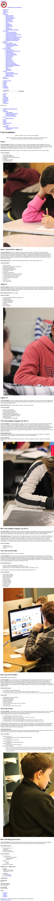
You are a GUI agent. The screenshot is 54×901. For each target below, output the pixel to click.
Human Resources (9, 21)
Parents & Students (7, 48)
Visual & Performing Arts (11, 115)
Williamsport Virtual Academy (12, 40)
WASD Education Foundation (12, 29)
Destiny (7, 125)
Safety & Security (9, 61)
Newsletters (8, 23)
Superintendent (9, 25)
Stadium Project (9, 74)
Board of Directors (10, 15)
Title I (7, 67)
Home (4, 13)
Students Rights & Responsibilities (13, 65)
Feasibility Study (9, 19)
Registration (5, 100)
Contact (4, 77)
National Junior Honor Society (12, 127)
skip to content (4, 1)
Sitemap (5, 102)
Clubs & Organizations (10, 53)
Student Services (9, 26)
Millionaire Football (10, 76)
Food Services (9, 57)
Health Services (9, 58)
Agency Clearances (10, 50)
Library (4, 124)
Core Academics (9, 112)
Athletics (5, 71)
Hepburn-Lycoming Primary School (13, 34)
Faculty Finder (9, 20)
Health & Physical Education (12, 113)
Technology (8, 47)
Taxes (4, 94)
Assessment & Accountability (12, 45)
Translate (5, 10)
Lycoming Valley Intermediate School (13, 36)
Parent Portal (8, 59)
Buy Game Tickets (10, 72)
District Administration (10, 17)
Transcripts (8, 68)
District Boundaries (10, 55)
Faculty (4, 120)
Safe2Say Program (10, 60)
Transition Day (9, 129)
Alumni (4, 96)
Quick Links (5, 12)
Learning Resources (7, 123)
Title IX (7, 27)
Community (5, 98)
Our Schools (5, 31)
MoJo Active (8, 899)
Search (4, 91)
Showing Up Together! (10, 63)
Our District (5, 14)
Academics (5, 111)
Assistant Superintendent (11, 44)
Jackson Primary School (11, 35)
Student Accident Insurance (11, 64)
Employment (5, 99)
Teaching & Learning (7, 42)
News (7, 22)
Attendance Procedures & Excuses (13, 51)
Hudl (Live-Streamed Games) (12, 73)
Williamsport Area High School (12, 38)
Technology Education (10, 114)
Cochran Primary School (11, 32)
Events (4, 119)
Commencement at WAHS (11, 54)
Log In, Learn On (9, 46)
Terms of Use (3, 898)
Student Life (5, 126)
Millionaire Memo (9, 118)
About (4, 110)
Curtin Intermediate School (11, 33)
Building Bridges (9, 52)
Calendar (5, 41)
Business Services (9, 16)
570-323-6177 (9, 874)
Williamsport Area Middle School (13, 39)
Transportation (9, 28)
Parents (4, 121)
